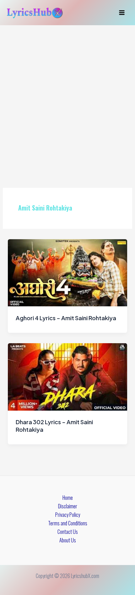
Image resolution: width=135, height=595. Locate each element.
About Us (67, 540)
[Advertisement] (67, 96)
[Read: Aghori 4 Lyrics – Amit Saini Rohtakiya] (67, 272)
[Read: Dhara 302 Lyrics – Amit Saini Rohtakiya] (67, 376)
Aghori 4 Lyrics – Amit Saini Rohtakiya (66, 317)
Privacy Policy (67, 514)
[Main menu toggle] (122, 13)
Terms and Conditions (67, 523)
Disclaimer (67, 506)
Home (67, 497)
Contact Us (67, 531)
